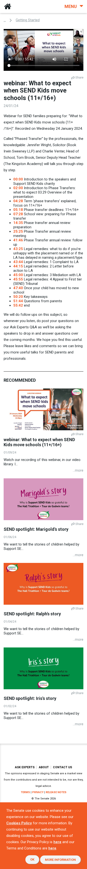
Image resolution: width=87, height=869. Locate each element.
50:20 (18, 296)
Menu (71, 6)
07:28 (18, 214)
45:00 (18, 275)
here (57, 842)
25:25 (18, 231)
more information (60, 860)
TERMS (25, 792)
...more (78, 470)
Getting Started (28, 20)
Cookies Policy (19, 823)
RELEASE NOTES (56, 792)
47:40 (18, 288)
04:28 (18, 201)
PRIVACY (38, 792)
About (44, 767)
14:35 (18, 223)
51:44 (18, 301)
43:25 (18, 249)
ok (32, 859)
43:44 (18, 262)
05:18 (18, 210)
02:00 (18, 188)
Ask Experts (25, 767)
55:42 (18, 305)
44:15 (18, 266)
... (5, 20)
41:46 (18, 240)
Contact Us (62, 767)
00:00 (18, 179)
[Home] (7, 6)
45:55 (18, 279)
